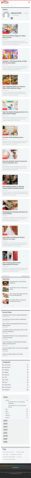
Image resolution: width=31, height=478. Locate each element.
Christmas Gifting (20, 452)
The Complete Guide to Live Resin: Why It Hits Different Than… (14, 87)
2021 (5, 433)
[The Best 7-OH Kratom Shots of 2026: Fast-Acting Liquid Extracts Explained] (10, 54)
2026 (5, 397)
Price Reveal (7, 387)
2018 (5, 442)
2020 (5, 436)
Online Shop (7, 384)
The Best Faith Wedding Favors (13, 137)
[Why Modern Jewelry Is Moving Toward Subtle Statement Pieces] (10, 179)
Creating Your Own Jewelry (16, 454)
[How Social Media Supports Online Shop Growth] (10, 29)
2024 (5, 423)
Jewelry (4, 183)
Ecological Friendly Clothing (9, 456)
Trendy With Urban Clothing (9, 459)
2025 (5, 420)
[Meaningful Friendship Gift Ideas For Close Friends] (10, 205)
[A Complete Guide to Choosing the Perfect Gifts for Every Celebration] (6, 301)
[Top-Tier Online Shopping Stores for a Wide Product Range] (10, 105)
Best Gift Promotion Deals (9, 452)
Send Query (15, 467)
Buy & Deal (7, 367)
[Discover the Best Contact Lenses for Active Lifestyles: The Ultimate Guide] (10, 154)
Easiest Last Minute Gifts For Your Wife (13, 354)
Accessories (7, 364)
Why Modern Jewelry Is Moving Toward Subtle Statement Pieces (13, 187)
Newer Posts (25, 275)
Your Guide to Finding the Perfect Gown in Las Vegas (14, 238)
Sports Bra (19, 456)
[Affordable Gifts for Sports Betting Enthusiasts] (6, 283)
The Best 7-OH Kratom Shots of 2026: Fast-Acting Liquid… (15, 62)
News (5, 382)
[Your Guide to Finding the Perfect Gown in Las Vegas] (10, 230)
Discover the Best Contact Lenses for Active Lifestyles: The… (15, 162)
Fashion (4, 158)
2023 (5, 427)
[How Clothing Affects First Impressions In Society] (10, 256)
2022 (5, 430)
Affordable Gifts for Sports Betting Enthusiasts (15, 315)
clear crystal (5, 454)
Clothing (6, 369)
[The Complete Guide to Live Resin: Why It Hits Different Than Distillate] (10, 80)
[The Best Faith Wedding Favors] (10, 130)
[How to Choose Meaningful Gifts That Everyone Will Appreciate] (6, 295)
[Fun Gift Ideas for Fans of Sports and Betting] (6, 289)
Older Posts (5, 275)
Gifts (5, 377)
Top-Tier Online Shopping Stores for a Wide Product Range (15, 112)
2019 (5, 439)
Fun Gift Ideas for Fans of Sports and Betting (14, 319)
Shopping (5, 58)
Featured (6, 375)
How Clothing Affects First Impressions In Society (12, 263)
